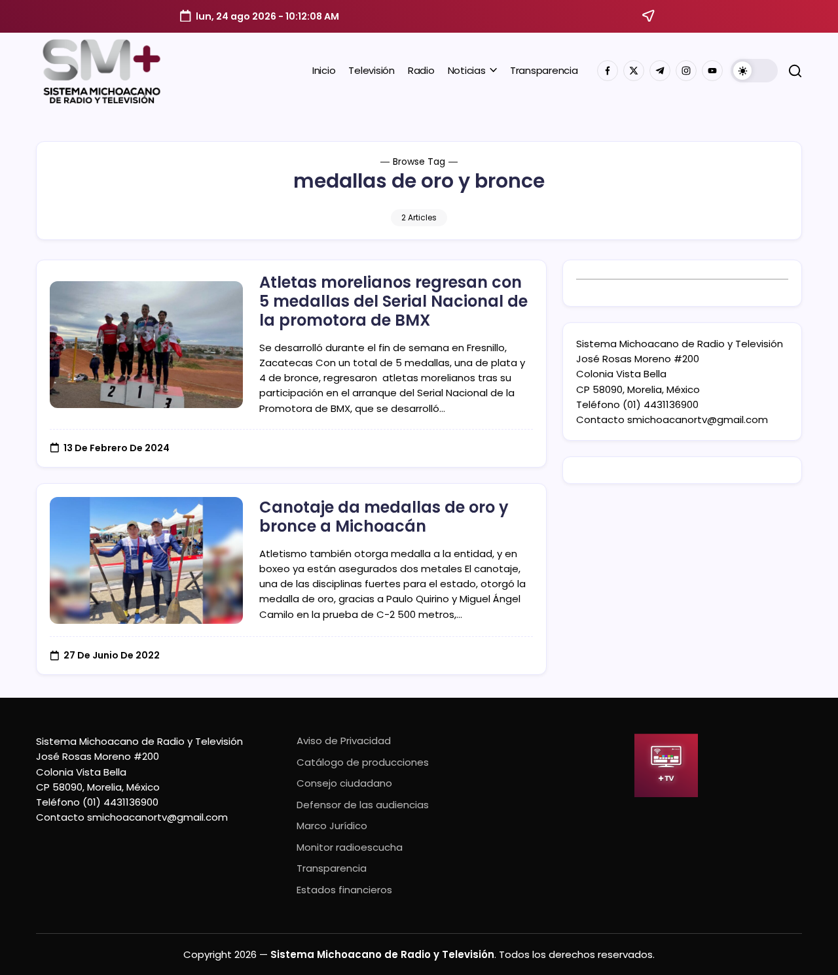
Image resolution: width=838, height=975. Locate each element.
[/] (633, 70)
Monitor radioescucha (350, 847)
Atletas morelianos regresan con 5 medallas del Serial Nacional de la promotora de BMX (393, 301)
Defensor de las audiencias (363, 805)
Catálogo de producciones (363, 762)
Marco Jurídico (332, 825)
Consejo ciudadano (344, 783)
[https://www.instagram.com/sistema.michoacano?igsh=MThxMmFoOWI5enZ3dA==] (686, 70)
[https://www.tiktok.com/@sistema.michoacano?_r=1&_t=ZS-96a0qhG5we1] (659, 70)
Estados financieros (344, 890)
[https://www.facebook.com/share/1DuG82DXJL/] (607, 70)
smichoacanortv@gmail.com (697, 419)
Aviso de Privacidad (344, 740)
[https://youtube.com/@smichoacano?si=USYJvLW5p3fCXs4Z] (712, 70)
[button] (754, 70)
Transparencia (332, 868)
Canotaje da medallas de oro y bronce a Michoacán (384, 516)
